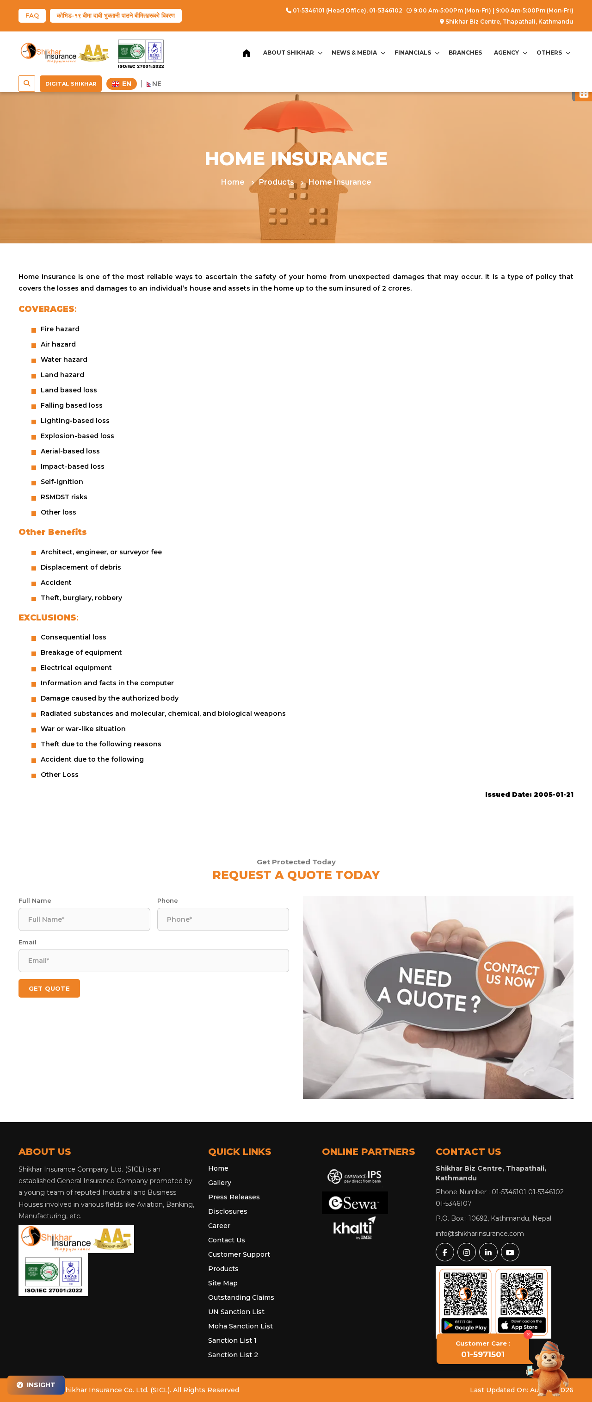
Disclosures (227, 1211)
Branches (465, 52)
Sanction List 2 (233, 1355)
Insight (40, 1385)
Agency (506, 52)
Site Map (223, 1283)
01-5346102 (385, 10)
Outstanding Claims (241, 1297)
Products (277, 182)
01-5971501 (483, 1349)
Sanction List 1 (232, 1340)
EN (125, 84)
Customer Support (239, 1254)
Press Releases (234, 1197)
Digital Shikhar (70, 84)
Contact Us (226, 1240)
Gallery (219, 1183)
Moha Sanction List (240, 1326)
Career (219, 1226)
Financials (413, 52)
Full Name (34, 900)
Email (27, 942)
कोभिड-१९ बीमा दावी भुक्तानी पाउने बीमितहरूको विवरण (116, 15)
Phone (167, 900)
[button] (26, 83)
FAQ (32, 15)
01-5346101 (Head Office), (329, 10)
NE (156, 84)
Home (234, 182)
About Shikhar (288, 52)
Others (549, 52)
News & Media (354, 52)
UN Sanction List (236, 1312)
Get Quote (49, 988)
